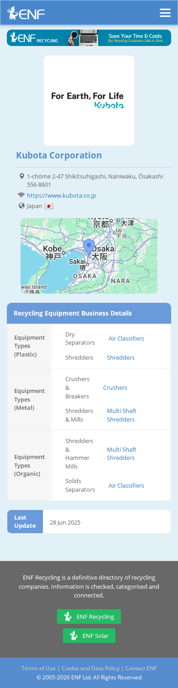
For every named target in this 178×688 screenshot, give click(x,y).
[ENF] (26, 15)
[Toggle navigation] (165, 8)
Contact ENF (141, 668)
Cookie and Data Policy (91, 668)
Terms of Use (38, 668)
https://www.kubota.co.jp (61, 195)
